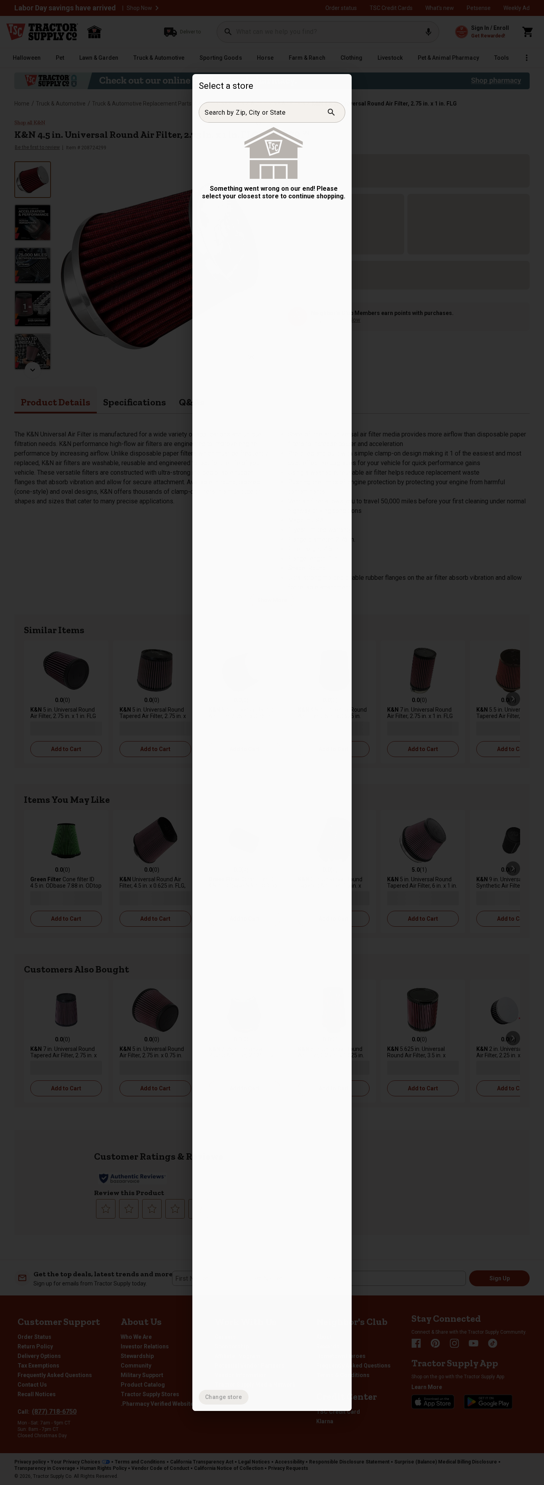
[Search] (331, 112)
